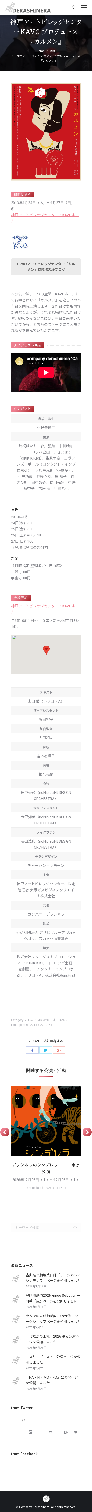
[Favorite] (76, 1432)
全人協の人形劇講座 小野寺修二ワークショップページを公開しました (53, 1319)
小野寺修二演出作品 (51, 1020)
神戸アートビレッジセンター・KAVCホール (45, 218)
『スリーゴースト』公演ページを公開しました (53, 1359)
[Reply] (50, 1431)
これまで (31, 1020)
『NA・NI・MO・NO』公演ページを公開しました (52, 1380)
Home (41, 51)
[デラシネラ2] (46, 1121)
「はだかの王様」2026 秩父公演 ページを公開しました (53, 1339)
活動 (52, 51)
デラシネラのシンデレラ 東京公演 (46, 1168)
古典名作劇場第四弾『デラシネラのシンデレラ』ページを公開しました (53, 1278)
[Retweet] (66, 1432)
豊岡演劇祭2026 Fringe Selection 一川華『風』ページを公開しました (53, 1298)
